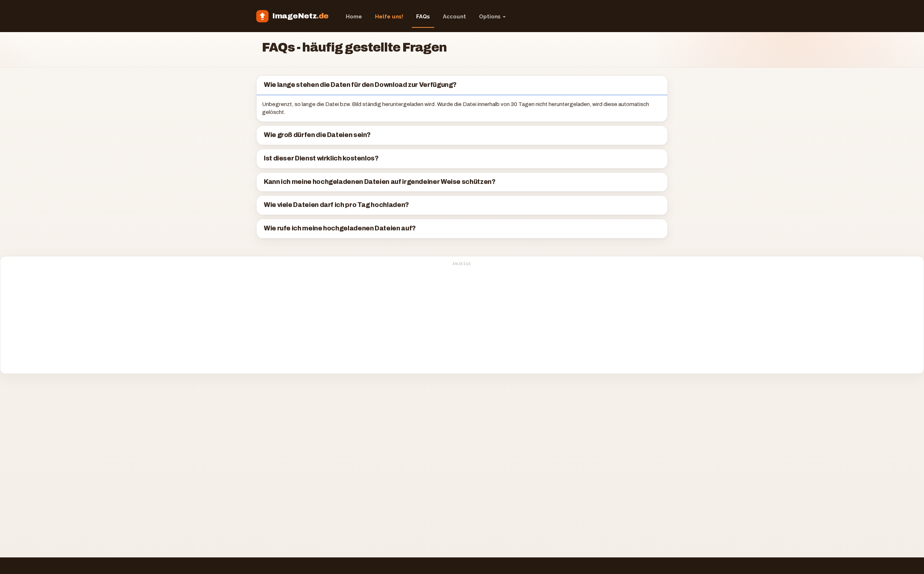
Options (490, 16)
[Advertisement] (462, 318)
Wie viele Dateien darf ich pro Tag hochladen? (336, 205)
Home (354, 16)
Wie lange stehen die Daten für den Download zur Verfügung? (360, 84)
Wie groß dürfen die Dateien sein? (317, 135)
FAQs (423, 16)
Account (454, 16)
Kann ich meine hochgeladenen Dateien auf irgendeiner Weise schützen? (380, 181)
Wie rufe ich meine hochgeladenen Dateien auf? (340, 228)
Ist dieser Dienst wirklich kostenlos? (321, 158)
